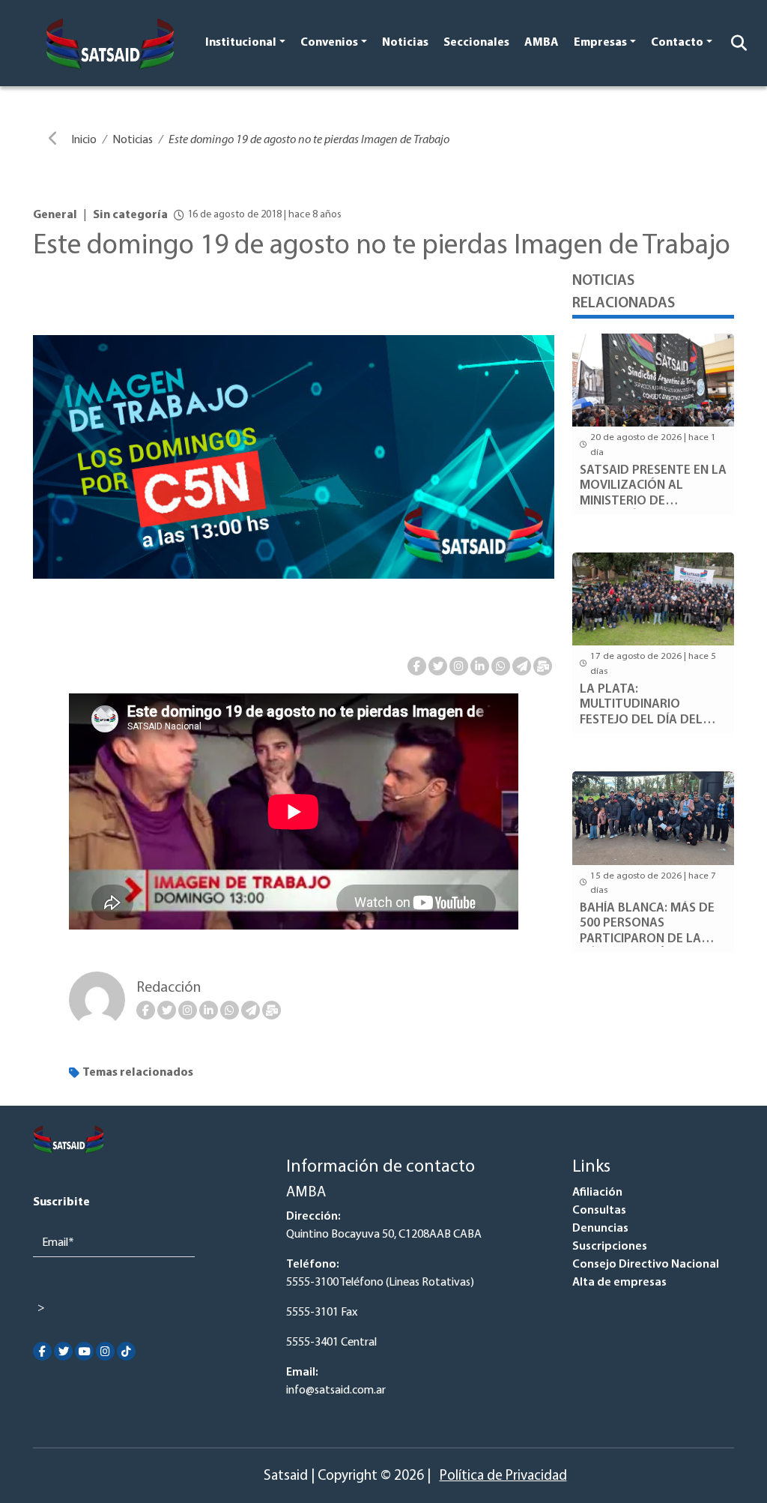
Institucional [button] (240, 43)
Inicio (84, 140)
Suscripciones (609, 1247)
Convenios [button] (329, 43)
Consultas (599, 1211)
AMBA (541, 43)
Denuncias (600, 1229)
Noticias (405, 43)
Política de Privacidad (503, 1476)
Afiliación (597, 1193)
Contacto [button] (677, 43)
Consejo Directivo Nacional (645, 1265)
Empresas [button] (600, 43)
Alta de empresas (619, 1283)
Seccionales (476, 43)
